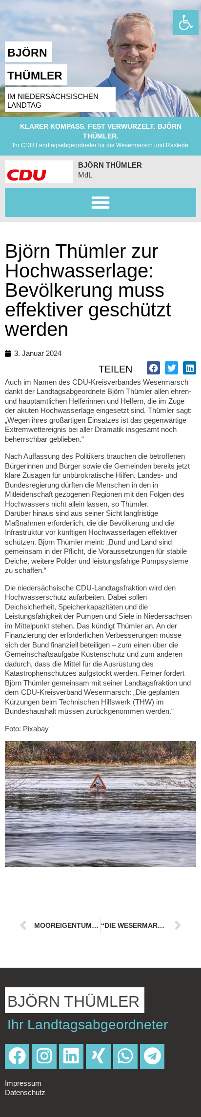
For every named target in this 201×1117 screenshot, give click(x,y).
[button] (100, 202)
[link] (186, 22)
